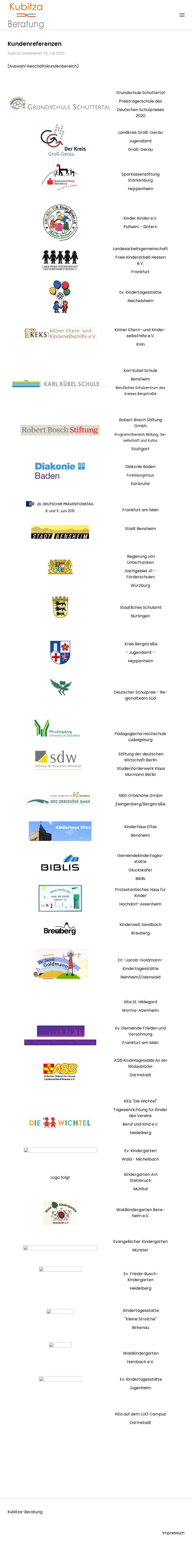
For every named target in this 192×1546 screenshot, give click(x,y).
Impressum (173, 1533)
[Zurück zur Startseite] (26, 15)
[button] (182, 15)
